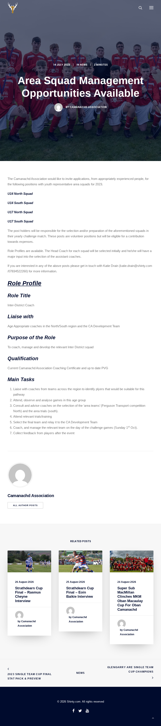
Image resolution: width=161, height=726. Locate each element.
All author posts (25, 505)
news (83, 64)
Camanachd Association (88, 107)
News (80, 672)
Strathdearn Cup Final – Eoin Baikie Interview (80, 592)
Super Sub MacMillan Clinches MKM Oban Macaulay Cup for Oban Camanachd (130, 599)
